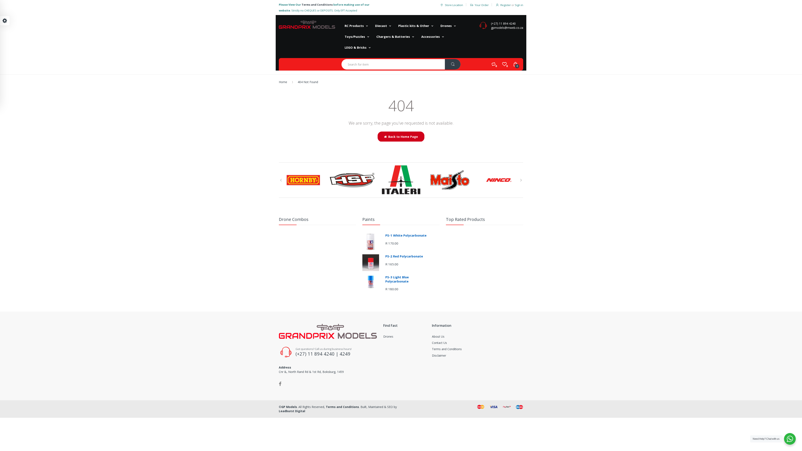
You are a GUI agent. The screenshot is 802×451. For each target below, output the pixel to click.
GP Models (289, 407)
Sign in (519, 5)
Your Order (482, 5)
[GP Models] (307, 24)
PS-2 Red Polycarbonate (404, 256)
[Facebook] (280, 384)
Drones (388, 336)
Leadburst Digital (292, 411)
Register (505, 5)
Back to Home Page (403, 137)
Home (283, 82)
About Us (438, 336)
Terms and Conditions (317, 4)
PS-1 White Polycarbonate (405, 235)
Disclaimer (439, 355)
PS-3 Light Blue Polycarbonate (397, 279)
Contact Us (439, 343)
